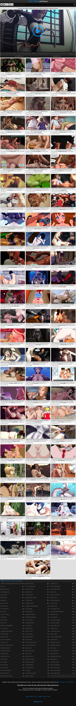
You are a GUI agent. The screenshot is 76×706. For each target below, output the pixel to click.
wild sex (63, 53)
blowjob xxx (5, 211)
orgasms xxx (44, 209)
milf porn (54, 325)
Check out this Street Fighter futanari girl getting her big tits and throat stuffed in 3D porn (13, 239)
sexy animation (6, 639)
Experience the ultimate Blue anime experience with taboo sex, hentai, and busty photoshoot (13, 548)
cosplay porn (70, 248)
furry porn (30, 211)
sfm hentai (46, 325)
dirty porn (30, 153)
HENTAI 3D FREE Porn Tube (38, 92)
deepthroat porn (6, 676)
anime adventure (62, 151)
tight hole (36, 383)
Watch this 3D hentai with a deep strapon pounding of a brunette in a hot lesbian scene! (13, 297)
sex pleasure (38, 74)
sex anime (54, 151)
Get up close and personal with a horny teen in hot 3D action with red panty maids (63, 452)
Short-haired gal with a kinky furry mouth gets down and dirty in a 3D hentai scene (38, 220)
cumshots (10, 190)
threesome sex (38, 422)
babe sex (34, 479)
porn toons (55, 346)
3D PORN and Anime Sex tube (12, 72)
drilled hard (5, 365)
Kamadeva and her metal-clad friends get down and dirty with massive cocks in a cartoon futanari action (38, 317)
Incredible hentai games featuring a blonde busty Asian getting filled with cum (13, 510)
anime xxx (19, 56)
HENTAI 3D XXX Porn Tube (38, 72)
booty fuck (29, 656)
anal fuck (63, 499)
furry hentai (37, 228)
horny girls (30, 676)
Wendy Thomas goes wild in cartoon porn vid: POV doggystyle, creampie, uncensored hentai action (38, 297)
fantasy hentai (68, 364)
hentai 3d (61, 170)
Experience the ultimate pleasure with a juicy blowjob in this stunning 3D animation (63, 432)
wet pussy (37, 460)
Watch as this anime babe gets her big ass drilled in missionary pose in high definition (13, 355)
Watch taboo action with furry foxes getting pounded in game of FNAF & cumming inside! (13, 259)
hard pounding (31, 75)
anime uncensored (6, 422)
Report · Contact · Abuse (44, 696)
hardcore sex (56, 75)
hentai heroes (55, 664)
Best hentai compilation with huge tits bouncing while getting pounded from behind (38, 278)
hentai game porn (6, 402)
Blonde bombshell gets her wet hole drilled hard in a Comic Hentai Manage (38, 452)
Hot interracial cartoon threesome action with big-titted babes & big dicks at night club (63, 201)
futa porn (29, 268)
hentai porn (17, 53)
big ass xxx (63, 209)
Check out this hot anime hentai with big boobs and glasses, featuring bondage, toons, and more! (63, 336)
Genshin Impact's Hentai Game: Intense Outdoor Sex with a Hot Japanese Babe (63, 239)
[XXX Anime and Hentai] (1, 4)
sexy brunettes (6, 306)
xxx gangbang (55, 670)
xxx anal (29, 625)
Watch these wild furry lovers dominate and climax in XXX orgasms (38, 201)
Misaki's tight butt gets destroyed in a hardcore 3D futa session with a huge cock (13, 317)
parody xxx (30, 170)
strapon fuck (30, 249)
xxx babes (54, 211)
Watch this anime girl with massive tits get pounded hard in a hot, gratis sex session (63, 548)
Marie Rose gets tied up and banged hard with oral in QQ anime (38, 490)
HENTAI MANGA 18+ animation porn (38, 111)
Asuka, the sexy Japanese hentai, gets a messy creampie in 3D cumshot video (13, 413)
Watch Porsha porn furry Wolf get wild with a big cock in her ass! (63, 490)
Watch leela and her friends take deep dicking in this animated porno (13, 452)
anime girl (4, 228)
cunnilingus (63, 93)
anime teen (72, 53)
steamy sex (43, 248)
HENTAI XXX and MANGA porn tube (12, 111)
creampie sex (55, 74)
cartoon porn (30, 346)
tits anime (36, 286)
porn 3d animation (7, 625)
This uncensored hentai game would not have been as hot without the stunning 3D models (13, 394)
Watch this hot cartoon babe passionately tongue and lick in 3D (38, 471)
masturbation (55, 190)
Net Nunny (62, 682)
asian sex (4, 209)
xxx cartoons (6, 53)
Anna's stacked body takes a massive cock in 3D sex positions (13, 529)
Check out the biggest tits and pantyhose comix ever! (38, 355)
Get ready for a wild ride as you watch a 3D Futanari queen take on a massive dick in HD (63, 529)
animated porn (44, 53)
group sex (29, 557)
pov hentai (55, 170)
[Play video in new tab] (38, 10)
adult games (5, 268)
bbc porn (45, 344)
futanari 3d (55, 53)
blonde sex (62, 460)
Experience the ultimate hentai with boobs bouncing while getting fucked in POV (13, 181)
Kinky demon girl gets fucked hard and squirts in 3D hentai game (13, 220)
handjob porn (30, 267)
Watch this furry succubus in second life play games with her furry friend (63, 278)
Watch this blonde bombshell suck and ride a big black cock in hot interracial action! (13, 490)
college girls (68, 170)
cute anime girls (15, 306)
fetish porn (5, 249)
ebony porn (19, 499)
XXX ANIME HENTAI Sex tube (63, 72)
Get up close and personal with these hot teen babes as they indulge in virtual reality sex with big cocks (63, 259)
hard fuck (4, 75)
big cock (10, 74)
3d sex (35, 53)
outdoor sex (55, 93)
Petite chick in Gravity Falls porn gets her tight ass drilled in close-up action (38, 413)
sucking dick (70, 74)
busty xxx (4, 558)
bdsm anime (27, 53)
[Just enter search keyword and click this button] (74, 4)
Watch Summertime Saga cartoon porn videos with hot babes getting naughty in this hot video (63, 375)
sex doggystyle (31, 307)
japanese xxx (30, 172)
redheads (29, 151)
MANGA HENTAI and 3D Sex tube (63, 111)
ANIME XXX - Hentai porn (12, 92)
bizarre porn (37, 557)
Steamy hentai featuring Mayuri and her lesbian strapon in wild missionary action (38, 239)
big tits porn (70, 209)
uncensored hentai (57, 306)
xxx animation (11, 209)
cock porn (11, 325)
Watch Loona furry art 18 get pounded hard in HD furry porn (38, 432)
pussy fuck (63, 74)
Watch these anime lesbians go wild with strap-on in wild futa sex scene (63, 510)
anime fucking (38, 172)
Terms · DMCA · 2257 (31, 696)
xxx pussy (38, 190)
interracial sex (6, 172)
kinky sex (57, 56)
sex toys (4, 499)
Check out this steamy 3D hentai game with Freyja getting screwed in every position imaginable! (38, 568)
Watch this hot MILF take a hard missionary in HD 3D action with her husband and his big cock (13, 471)
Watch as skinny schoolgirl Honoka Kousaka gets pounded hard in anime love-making (63, 220)
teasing (28, 670)
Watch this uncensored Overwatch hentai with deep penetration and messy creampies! (38, 548)
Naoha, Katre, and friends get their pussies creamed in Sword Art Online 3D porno (13, 432)
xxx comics (4, 460)
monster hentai (31, 191)
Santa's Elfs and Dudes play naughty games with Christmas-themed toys (63, 317)
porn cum (4, 74)
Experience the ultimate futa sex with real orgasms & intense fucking (38, 510)
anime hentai (10, 170)
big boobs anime (17, 74)
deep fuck (4, 462)
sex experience (61, 441)
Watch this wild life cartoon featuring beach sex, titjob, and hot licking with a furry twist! (13, 375)
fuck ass (54, 307)
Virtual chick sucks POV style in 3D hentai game (38, 394)
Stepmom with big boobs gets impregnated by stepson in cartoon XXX (63, 413)
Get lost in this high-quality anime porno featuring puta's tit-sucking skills (13, 336)
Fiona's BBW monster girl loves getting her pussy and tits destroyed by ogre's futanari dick (38, 181)
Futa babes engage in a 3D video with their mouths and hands (38, 259)
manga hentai (5, 423)
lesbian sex (63, 190)
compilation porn (31, 288)
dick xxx (28, 653)
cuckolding (45, 151)
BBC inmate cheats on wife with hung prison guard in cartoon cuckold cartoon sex (38, 336)
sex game (18, 402)
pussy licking (65, 191)
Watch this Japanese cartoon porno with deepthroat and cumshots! (63, 471)
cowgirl (3, 617)
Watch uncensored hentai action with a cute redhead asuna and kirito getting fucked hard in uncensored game (13, 278)
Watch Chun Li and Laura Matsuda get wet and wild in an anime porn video (63, 181)
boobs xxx (55, 153)
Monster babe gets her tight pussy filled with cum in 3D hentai (38, 375)
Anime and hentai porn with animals (13, 583)
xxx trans (54, 267)
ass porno (63, 402)
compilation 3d (55, 645)
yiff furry (37, 441)
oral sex (54, 95)
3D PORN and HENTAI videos (63, 92)
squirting (70, 151)
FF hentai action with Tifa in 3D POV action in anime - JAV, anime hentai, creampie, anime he (63, 355)
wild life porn (71, 93)
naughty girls (62, 325)
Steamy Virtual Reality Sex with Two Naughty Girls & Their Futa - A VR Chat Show (63, 394)
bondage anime (31, 499)
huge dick (4, 325)
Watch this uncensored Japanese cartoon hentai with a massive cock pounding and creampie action (13, 201)
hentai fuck (54, 653)
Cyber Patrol (70, 682)
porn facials (30, 74)
